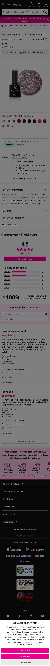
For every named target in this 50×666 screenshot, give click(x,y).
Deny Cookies (25, 656)
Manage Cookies (25, 662)
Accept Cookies (25, 651)
